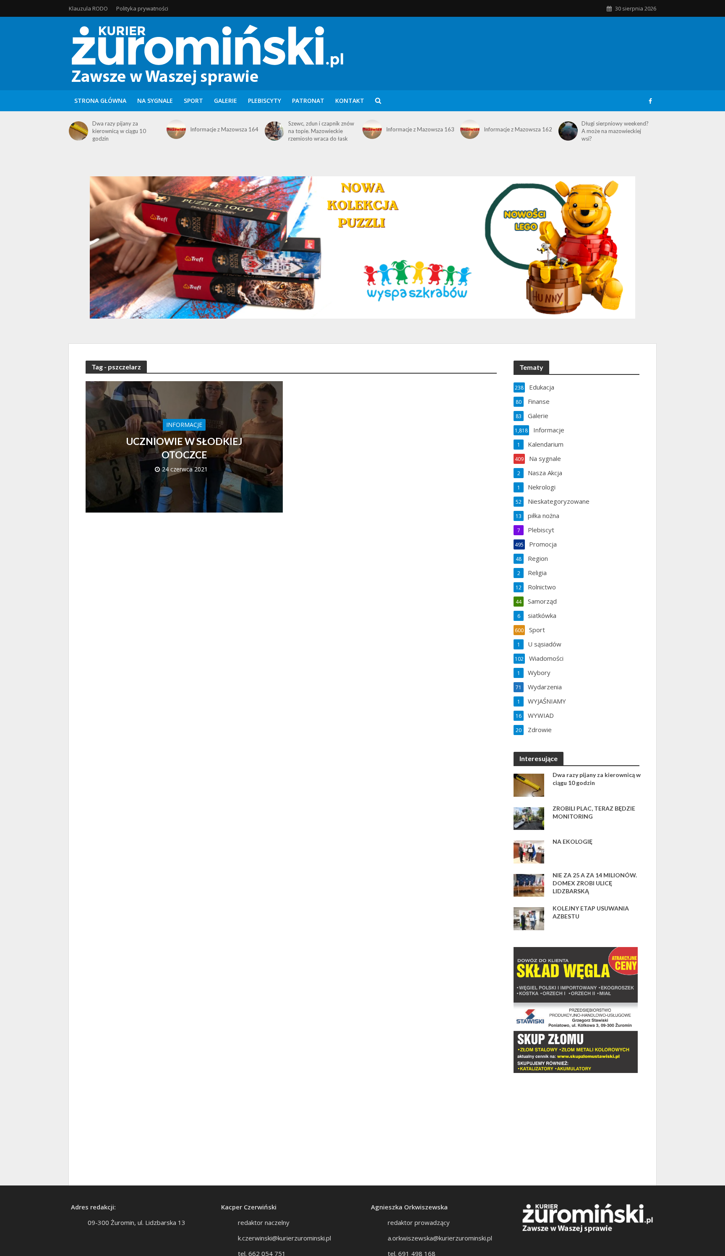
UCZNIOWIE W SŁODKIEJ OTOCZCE (184, 448)
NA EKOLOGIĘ (572, 841)
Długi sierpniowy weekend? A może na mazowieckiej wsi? (615, 131)
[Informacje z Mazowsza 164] (176, 129)
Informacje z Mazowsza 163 (420, 129)
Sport (193, 101)
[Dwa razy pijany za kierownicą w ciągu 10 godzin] (78, 131)
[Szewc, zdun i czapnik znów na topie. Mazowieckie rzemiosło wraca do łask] (274, 131)
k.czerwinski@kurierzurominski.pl (284, 1238)
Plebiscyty (264, 101)
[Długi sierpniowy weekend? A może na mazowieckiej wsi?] (568, 131)
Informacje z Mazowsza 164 (224, 129)
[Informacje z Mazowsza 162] (470, 129)
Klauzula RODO (88, 8)
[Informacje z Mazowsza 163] (372, 129)
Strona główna (100, 101)
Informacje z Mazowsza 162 (518, 129)
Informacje (184, 425)
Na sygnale (155, 101)
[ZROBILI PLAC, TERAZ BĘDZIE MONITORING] (529, 818)
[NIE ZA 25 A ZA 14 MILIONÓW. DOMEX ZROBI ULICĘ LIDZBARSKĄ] (529, 884)
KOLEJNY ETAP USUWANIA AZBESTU (591, 912)
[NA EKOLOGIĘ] (529, 851)
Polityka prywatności (142, 8)
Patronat (308, 101)
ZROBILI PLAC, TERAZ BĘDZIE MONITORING (594, 812)
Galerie (225, 101)
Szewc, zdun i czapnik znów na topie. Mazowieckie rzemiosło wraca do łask (321, 131)
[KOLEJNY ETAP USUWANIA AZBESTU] (529, 917)
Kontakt (349, 101)
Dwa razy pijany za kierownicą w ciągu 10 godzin (119, 131)
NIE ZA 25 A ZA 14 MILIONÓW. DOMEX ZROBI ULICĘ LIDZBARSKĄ (595, 883)
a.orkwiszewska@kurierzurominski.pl (440, 1238)
